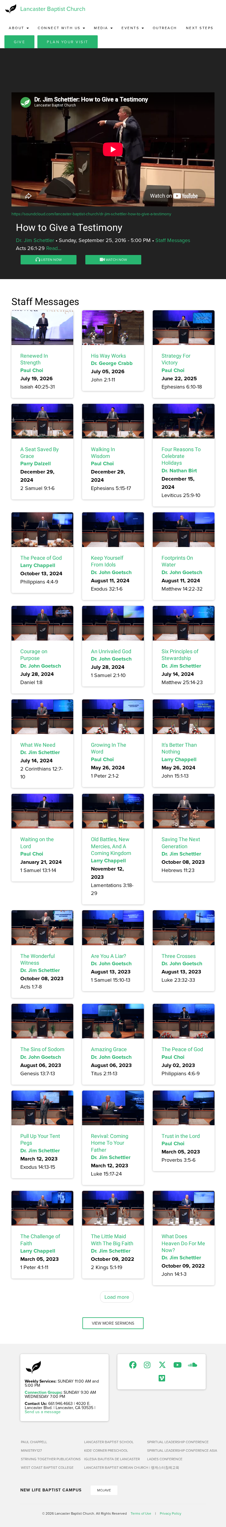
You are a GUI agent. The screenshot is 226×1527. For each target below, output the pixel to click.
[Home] (10, 8)
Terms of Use (141, 1513)
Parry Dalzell (35, 463)
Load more (116, 1297)
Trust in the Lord (181, 1136)
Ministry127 (31, 1450)
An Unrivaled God (111, 651)
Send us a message (43, 1412)
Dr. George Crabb (112, 363)
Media (102, 27)
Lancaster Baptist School (109, 1441)
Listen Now (51, 259)
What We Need (37, 745)
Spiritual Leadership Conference (176, 1441)
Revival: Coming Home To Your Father (109, 1143)
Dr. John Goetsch (111, 572)
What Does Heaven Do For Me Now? (183, 1243)
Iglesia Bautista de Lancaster (112, 1458)
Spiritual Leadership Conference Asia (176, 1450)
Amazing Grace (109, 1049)
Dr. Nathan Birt (179, 470)
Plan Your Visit (67, 41)
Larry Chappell (37, 565)
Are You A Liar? (108, 956)
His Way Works (108, 356)
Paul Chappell (34, 1441)
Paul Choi (31, 370)
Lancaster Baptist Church (52, 8)
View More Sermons (113, 1323)
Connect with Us (60, 27)
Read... (53, 248)
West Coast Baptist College (47, 1467)
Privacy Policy (170, 1513)
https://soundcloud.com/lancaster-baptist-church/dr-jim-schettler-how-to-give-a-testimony (91, 214)
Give (19, 41)
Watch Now (116, 259)
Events (131, 27)
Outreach (165, 27)
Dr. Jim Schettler (35, 240)
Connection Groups (43, 1392)
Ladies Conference (164, 1458)
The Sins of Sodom (42, 1049)
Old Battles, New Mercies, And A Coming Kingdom (111, 846)
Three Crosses (179, 956)
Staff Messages (172, 240)
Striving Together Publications (50, 1458)
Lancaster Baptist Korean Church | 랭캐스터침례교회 (113, 1467)
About (17, 27)
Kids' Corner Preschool (106, 1450)
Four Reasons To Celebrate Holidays (181, 456)
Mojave (104, 1490)
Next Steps (200, 27)
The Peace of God (41, 558)
